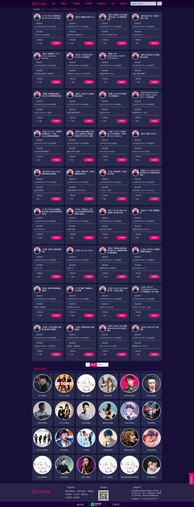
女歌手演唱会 (81, 491)
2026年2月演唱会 (52, 9)
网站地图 (76, 497)
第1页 (93, 365)
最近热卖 (80, 504)
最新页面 (84, 494)
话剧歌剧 (76, 3)
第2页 (101, 365)
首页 (54, 3)
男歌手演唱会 (70, 491)
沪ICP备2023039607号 (149, 499)
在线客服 (68, 497)
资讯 (113, 3)
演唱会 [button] (63, 3)
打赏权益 (115, 504)
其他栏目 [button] (123, 3)
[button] (97, 504)
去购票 (56, 43)
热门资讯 (76, 494)
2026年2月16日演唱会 (69, 9)
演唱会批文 (101, 3)
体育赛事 (88, 3)
